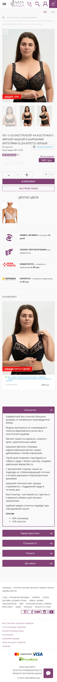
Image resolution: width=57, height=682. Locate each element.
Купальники (7, 635)
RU (45, 12)
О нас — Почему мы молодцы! (15, 597)
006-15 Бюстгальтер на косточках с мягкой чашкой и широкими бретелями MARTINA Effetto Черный (28, 379)
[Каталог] (4, 4)
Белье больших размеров (13, 642)
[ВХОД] (45, 4)
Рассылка (28, 607)
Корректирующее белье (13, 631)
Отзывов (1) (30, 543)
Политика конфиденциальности (27, 670)
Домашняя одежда (10, 638)
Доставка (30, 563)
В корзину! (28, 181)
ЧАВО (21, 603)
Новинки (6, 646)
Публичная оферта (27, 667)
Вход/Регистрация (43, 607)
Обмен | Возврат (36, 600)
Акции (18, 607)
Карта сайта (7, 607)
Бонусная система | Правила (39, 603)
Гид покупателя (9, 603)
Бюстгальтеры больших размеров (22, 17)
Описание (30, 409)
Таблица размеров (44, 147)
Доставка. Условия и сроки (14, 600)
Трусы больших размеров (14, 627)
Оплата (30, 553)
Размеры (36, 597)
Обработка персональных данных (27, 673)
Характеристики (30, 533)
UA (53, 12)
